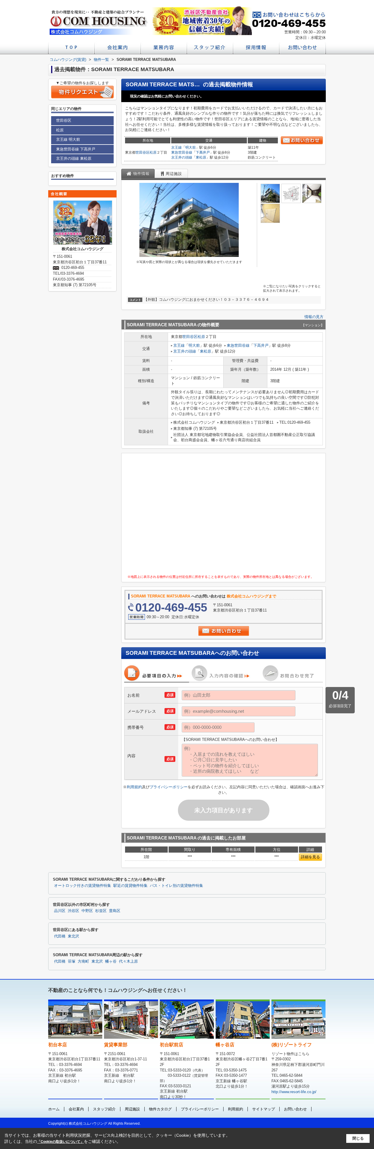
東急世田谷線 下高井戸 (75, 149)
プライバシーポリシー (169, 787)
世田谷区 (143, 152)
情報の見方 (313, 317)
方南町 (83, 961)
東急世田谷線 (181, 152)
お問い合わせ (295, 1109)
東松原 (201, 157)
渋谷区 (73, 911)
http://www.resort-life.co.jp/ (293, 1092)
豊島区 (114, 911)
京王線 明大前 (68, 139)
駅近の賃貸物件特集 (130, 886)
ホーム (54, 1109)
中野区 (87, 911)
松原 (153, 152)
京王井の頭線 (181, 157)
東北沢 (73, 936)
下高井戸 (203, 152)
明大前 (190, 147)
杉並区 (101, 911)
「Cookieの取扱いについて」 (60, 1142)
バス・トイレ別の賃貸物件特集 (176, 886)
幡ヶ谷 (111, 961)
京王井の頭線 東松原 (73, 158)
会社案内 (76, 1109)
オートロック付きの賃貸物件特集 (82, 886)
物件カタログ (160, 1109)
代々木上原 (128, 961)
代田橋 (59, 936)
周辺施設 (132, 1109)
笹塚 (71, 961)
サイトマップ (263, 1109)
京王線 (176, 147)
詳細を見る (310, 857)
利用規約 (134, 787)
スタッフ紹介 (104, 1109)
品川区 (59, 911)
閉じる (358, 1138)
